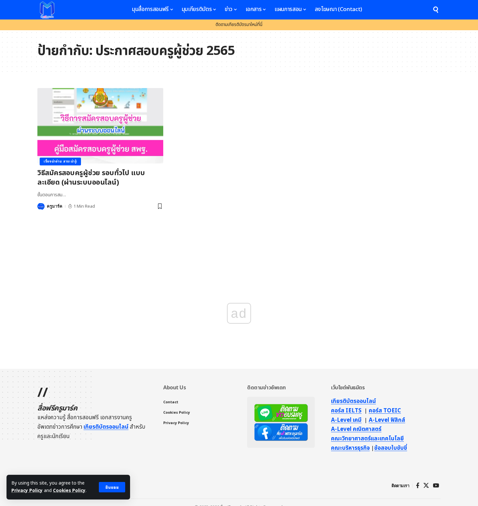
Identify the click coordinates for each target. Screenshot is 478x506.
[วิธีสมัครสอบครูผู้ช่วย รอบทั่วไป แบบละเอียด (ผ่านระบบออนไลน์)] (100, 125)
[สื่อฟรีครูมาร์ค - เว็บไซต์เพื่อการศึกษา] (47, 9)
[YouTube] (436, 485)
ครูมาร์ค (54, 206)
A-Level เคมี (346, 420)
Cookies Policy (69, 490)
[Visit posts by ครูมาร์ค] (41, 206)
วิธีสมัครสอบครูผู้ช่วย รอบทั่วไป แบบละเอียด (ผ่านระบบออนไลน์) (91, 178)
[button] (112, 487)
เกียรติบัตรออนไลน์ (106, 427)
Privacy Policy (27, 490)
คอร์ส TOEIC (385, 411)
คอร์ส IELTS (346, 411)
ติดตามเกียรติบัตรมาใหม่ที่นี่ (239, 24)
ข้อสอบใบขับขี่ (390, 448)
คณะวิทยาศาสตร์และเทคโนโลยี (367, 439)
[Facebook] (417, 485)
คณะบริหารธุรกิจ (350, 448)
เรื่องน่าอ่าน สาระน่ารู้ (60, 161)
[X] (426, 485)
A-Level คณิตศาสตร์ (356, 429)
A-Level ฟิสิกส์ (387, 420)
